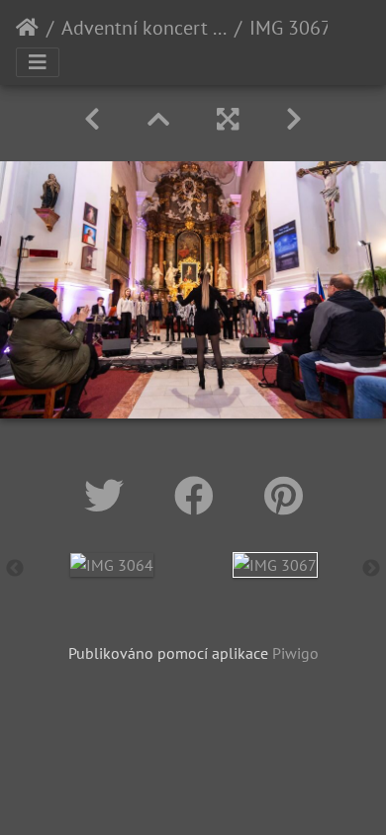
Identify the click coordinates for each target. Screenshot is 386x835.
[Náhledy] (158, 119)
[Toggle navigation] (37, 62)
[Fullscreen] (227, 119)
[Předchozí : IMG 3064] (92, 119)
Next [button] (371, 569)
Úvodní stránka (27, 28)
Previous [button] (15, 569)
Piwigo (295, 653)
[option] (111, 564)
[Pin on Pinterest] (283, 495)
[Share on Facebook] (199, 495)
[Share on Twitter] (109, 495)
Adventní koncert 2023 (144, 28)
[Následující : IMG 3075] (294, 119)
